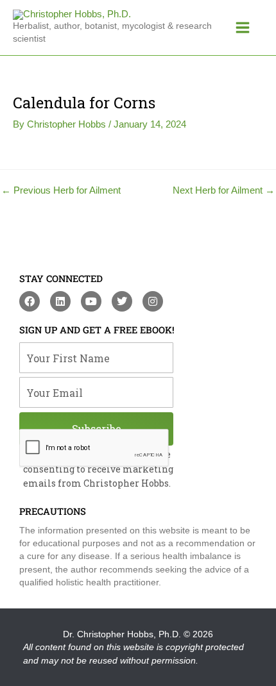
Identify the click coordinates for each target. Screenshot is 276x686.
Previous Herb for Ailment (61, 191)
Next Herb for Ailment (224, 191)
